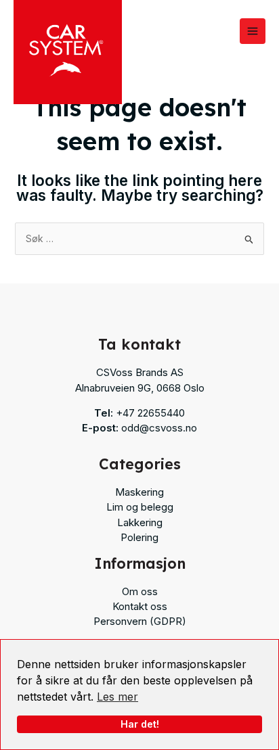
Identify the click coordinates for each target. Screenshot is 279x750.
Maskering (139, 492)
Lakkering (140, 522)
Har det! (140, 724)
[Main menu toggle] (252, 31)
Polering (139, 537)
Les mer (117, 696)
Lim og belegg (139, 506)
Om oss (140, 591)
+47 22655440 (150, 412)
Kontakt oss (139, 606)
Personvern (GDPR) (139, 621)
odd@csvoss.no (159, 427)
